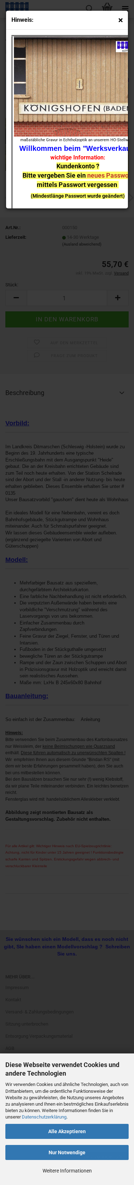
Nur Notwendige (67, 1152)
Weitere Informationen (67, 1171)
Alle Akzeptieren (67, 1131)
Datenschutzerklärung (44, 1117)
